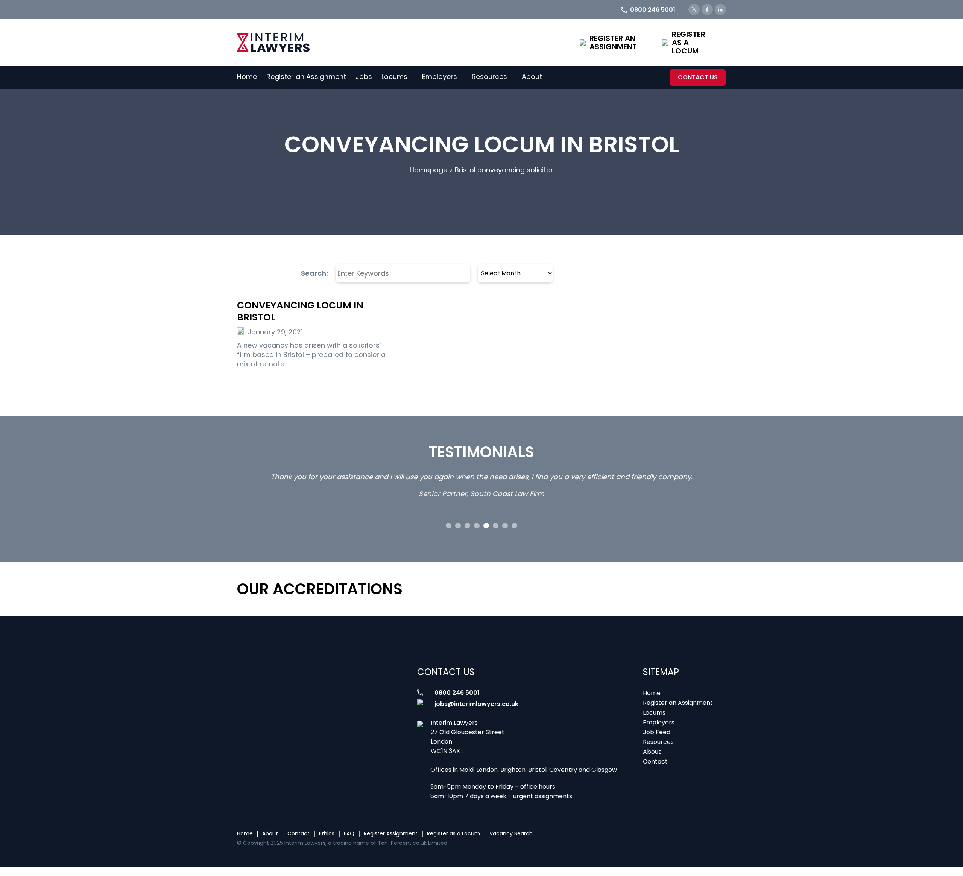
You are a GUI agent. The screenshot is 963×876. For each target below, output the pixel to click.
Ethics (326, 833)
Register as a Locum (688, 42)
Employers (439, 76)
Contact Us (698, 77)
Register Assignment (391, 833)
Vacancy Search (511, 833)
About (532, 76)
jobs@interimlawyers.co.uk (476, 704)
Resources (489, 76)
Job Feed (656, 732)
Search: (314, 273)
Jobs (363, 76)
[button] (448, 525)
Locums (394, 76)
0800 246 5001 (457, 692)
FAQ (349, 833)
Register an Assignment (613, 42)
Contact (655, 761)
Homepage (428, 170)
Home (247, 76)
